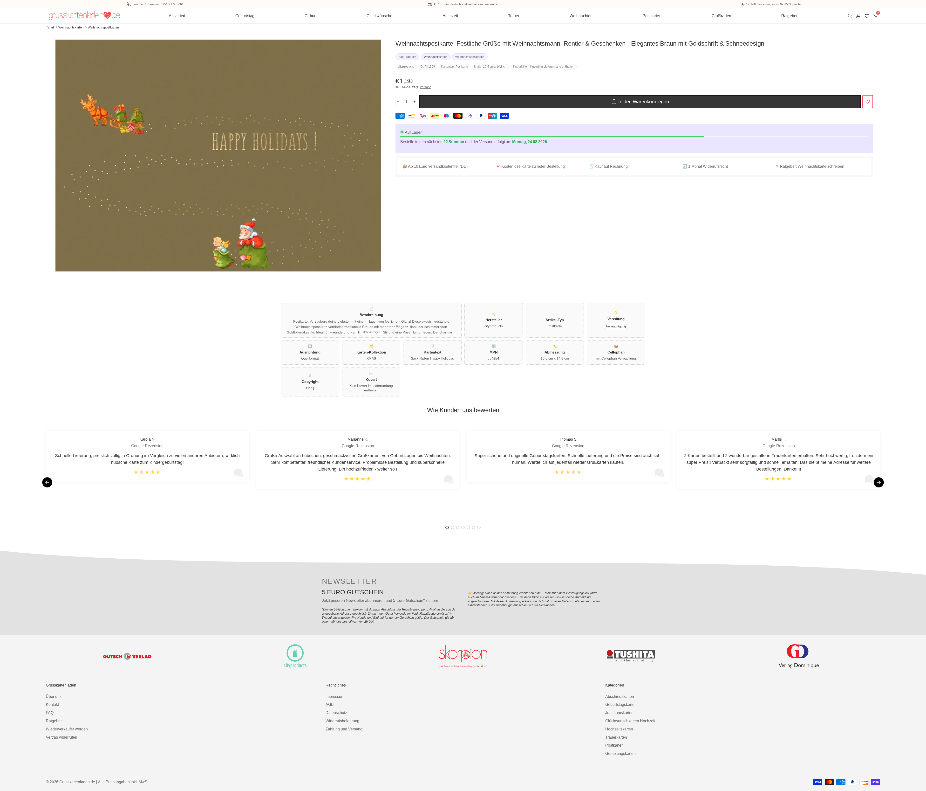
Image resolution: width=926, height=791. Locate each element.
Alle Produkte (407, 57)
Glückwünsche (379, 15)
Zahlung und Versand (344, 729)
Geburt (310, 15)
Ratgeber (789, 15)
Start (50, 27)
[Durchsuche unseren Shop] (851, 16)
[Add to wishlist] (867, 101)
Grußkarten (721, 15)
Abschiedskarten (619, 696)
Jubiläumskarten (619, 712)
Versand (425, 87)
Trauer (513, 15)
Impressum (335, 696)
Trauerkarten (616, 737)
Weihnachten (581, 15)
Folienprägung (616, 326)
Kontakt (52, 704)
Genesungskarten (620, 753)
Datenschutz (336, 712)
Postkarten (652, 15)
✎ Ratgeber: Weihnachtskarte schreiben (810, 166)
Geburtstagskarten (621, 704)
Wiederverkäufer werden (67, 729)
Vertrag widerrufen (61, 737)
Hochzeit (450, 15)
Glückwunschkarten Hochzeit (630, 721)
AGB (330, 704)
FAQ (50, 712)
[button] (879, 482)
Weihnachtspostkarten (103, 27)
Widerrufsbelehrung (342, 721)
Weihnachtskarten (70, 27)
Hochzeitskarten (619, 729)
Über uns (53, 696)
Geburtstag (245, 15)
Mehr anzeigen (371, 332)
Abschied (177, 15)
